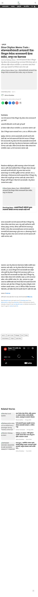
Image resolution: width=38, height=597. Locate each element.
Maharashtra (4, 302)
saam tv (3, 335)
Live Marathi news (18, 304)
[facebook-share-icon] (9, 104)
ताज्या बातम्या (5, 6)
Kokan (26, 335)
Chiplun (12, 338)
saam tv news (10, 335)
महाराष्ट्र (12, 6)
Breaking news (24, 300)
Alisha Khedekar (9, 95)
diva (22, 335)
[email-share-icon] (17, 104)
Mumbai (16, 302)
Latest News (18, 338)
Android (12, 306)
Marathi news (7, 300)
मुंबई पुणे (19, 6)
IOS (17, 306)
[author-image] (2, 95)
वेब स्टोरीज (26, 6)
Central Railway (5, 338)
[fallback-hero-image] (8, 417)
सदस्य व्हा (8, 293)
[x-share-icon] (6, 104)
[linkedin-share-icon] (13, 104)
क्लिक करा (29, 297)
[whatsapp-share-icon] (2, 104)
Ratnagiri (17, 335)
